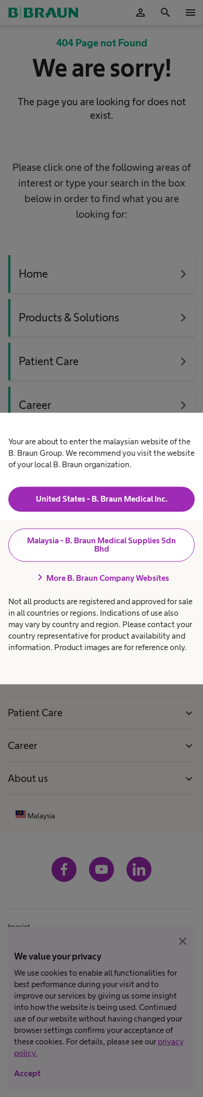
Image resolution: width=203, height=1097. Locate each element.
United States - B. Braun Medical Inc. (102, 498)
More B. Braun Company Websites (101, 577)
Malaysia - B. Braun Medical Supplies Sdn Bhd (101, 544)
